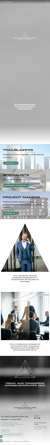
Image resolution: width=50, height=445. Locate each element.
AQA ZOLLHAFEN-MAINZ (40, 427)
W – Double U (38, 429)
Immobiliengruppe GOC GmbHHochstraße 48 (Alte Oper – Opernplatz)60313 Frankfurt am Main (12, 424)
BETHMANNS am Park (40, 426)
